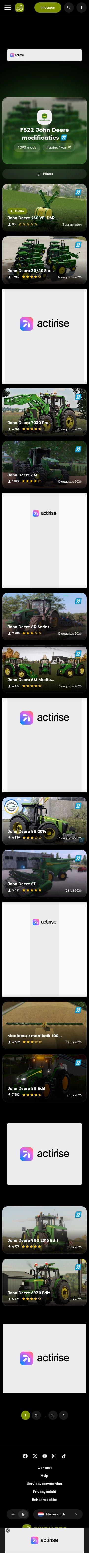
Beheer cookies (44, 1500)
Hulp (44, 1475)
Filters (48, 174)
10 (53, 1415)
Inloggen (47, 7)
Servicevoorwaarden (44, 1483)
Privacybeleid (44, 1491)
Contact (45, 1468)
